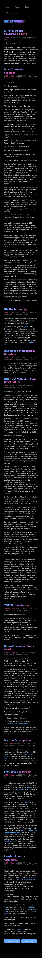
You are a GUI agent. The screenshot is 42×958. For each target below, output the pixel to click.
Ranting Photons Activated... (15, 857)
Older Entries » (29, 941)
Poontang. (25, 718)
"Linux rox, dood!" (17, 790)
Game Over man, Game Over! (19, 647)
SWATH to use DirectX (17, 771)
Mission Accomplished (18, 740)
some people (16, 929)
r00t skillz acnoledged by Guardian (20, 352)
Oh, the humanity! (16, 309)
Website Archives (11, 13)
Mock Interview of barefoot (15, 70)
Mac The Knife (9, 759)
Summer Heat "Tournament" (25, 880)
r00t (5, 783)
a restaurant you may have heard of (20, 722)
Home (7, 7)
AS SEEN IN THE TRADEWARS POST (15, 32)
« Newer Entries (12, 941)
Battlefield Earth (10, 841)
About (17, 7)
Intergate (32, 877)
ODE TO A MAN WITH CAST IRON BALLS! (21, 380)
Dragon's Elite (9, 363)
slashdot (27, 787)
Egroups (26, 327)
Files (27, 7)
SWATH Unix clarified (17, 605)
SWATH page (24, 802)
